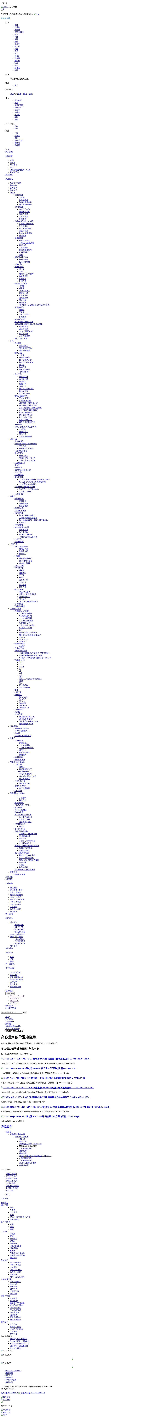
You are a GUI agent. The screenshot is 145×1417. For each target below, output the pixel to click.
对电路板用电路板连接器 (29, 860)
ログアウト (14, 1003)
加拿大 (17, 136)
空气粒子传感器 (25, 774)
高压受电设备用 (25, 817)
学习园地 (9, 914)
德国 (16, 42)
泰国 (16, 117)
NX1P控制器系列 (26, 621)
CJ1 (20, 673)
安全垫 (17, 465)
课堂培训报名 (15, 1308)
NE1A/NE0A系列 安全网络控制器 (32, 482)
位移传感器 (23, 226)
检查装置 (13, 872)
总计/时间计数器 (25, 561)
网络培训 (13, 946)
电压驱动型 (23, 1165)
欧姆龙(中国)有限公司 (18, 1339)
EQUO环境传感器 (21, 772)
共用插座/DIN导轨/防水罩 (24, 870)
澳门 (25, 94)
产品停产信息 (11, 1176)
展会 (12, 959)
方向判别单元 (24, 315)
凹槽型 (21, 286)
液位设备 (18, 343)
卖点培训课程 (19, 943)
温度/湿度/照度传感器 (27, 776)
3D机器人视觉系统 (26, 243)
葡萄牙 (17, 56)
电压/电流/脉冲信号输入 (28, 601)
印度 (16, 103)
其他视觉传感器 (25, 250)
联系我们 (4, 1322)
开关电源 (22, 798)
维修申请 (13, 1298)
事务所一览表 (15, 1327)
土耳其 (17, 68)
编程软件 (22, 750)
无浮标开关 (23, 346)
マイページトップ (17, 996)
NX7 (21, 662)
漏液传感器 (23, 329)
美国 (16, 138)
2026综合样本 (15, 1282)
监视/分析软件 (20, 786)
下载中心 (9, 877)
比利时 (17, 30)
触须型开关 (23, 391)
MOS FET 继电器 (26, 534)
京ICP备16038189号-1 (9, 1393)
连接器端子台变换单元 (28, 834)
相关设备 (22, 587)
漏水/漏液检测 (24, 350)
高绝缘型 (23, 1151)
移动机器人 (19, 757)
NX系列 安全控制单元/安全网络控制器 (34, 479)
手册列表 (13, 1286)
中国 (3, 9)
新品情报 (13, 185)
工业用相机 (23, 248)
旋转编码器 (19, 307)
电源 (16, 795)
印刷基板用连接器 (21, 853)
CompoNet (23, 703)
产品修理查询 (15, 1310)
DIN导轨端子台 (25, 843)
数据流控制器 (19, 643)
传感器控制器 (24, 850)
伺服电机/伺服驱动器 (22, 736)
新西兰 (17, 110)
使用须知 (9, 1373)
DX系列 (22, 646)
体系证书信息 (15, 909)
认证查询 (13, 907)
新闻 (12, 961)
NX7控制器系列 (25, 616)
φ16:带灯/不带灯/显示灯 (28, 405)
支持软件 (22, 582)
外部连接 (22, 862)
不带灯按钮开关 (25, 413)
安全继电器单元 (25, 491)
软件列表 (13, 1289)
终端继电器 (19, 508)
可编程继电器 (19, 606)
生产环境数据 (24, 788)
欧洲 (16, 25)
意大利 (17, 46)
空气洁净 (18, 791)
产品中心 (4, 1231)
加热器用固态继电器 (27, 515)
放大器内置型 (24, 212)
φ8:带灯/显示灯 (25, 401)
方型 (21, 271)
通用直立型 (23, 377)
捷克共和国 (19, 32)
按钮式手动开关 (25, 420)
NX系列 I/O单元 (25, 628)
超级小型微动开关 (26, 362)
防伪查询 (13, 911)
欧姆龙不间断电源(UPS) (19, 1343)
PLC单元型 (23, 580)
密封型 (21, 365)
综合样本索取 (10, 1008)
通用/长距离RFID (26, 719)
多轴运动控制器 (20, 651)
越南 (16, 119)
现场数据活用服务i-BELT (20, 170)
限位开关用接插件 (26, 389)
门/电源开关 (24, 372)
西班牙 (17, 61)
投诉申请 (13, 1315)
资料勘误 (13, 1294)
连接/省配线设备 (21, 831)
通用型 (21, 570)
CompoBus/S (24, 707)
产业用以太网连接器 (27, 841)
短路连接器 (23, 867)
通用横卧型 (23, 379)
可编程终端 (19, 709)
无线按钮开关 (24, 398)
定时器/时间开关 (21, 546)
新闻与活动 (5, 1222)
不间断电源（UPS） (22, 805)
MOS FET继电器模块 (27, 1163)
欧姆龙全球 (5, 18)
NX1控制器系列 (25, 618)
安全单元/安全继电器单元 (24, 487)
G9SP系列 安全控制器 (27, 484)
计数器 (17, 556)
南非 (16, 85)
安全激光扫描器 (20, 451)
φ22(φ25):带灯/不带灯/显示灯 (30, 408)
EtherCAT (22, 641)
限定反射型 (23, 293)
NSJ (20, 683)
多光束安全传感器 (26, 448)
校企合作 (13, 984)
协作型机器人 (19, 760)
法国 (16, 39)
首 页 (7, 149)
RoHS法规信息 (12, 1188)
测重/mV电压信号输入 (28, 594)
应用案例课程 (19, 941)
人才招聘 (13, 982)
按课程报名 (19, 925)
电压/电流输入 (24, 592)
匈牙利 (17, 44)
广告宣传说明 (10, 1380)
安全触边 (18, 468)
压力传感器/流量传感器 (23, 322)
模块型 (21, 578)
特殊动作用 (23, 506)
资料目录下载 (6, 1279)
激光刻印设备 (19, 829)
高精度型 (22, 381)
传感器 (12, 193)
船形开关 (22, 434)
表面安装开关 (24, 370)
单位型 (21, 827)
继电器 (12, 496)
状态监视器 (19, 803)
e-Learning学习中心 (17, 934)
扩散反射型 (23, 295)
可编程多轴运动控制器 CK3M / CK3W (34, 653)
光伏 (12, 167)
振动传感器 (23, 326)
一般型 (21, 355)
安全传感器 (19, 441)
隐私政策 (9, 1375)
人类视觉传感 (24, 336)
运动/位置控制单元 (21, 731)
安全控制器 (19, 477)
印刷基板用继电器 (21, 527)
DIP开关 (22, 429)
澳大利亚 (18, 100)
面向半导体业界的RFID (28, 721)
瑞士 (16, 65)
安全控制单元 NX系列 (28, 633)
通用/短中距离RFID (27, 717)
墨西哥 (17, 143)
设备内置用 (23, 503)
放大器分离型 (24, 209)
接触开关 (22, 384)
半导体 (12, 163)
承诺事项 (9, 1378)
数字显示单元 (19, 824)
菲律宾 (17, 112)
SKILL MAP (19, 939)
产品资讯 (9, 175)
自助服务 (9, 879)
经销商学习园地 (16, 937)
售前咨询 (9, 1006)
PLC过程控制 (24, 688)
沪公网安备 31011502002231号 (33, 1393)
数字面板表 (19, 589)
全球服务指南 (15, 1320)
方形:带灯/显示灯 (26, 415)
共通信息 (13, 190)
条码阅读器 (23, 260)
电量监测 (18, 764)
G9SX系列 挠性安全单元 (29, 489)
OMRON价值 (15, 972)
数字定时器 (23, 551)
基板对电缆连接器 (26, 858)
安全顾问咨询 (15, 1317)
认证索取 (13, 1267)
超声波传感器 (19, 319)
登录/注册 (9, 991)
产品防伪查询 (11, 1174)
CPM (21, 681)
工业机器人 (19, 740)
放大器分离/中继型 (26, 274)
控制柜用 (22, 501)
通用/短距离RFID (26, 724)
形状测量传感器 (25, 228)
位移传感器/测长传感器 (23, 221)
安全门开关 (19, 453)
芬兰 (16, 37)
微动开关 (18, 353)
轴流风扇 (18, 807)
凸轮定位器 (19, 566)
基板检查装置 (19, 874)
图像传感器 (19, 238)
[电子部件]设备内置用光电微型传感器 (34, 305)
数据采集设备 (19, 781)
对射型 (21, 288)
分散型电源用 (24, 819)
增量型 (21, 310)
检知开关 (22, 367)
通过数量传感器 (25, 205)
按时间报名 (19, 927)
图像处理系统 (24, 240)
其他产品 (22, 279)
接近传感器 (19, 267)
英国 (16, 70)
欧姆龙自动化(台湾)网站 (19, 1341)
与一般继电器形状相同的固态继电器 (33, 520)
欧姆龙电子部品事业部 (19, 1346)
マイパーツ (14, 1001)
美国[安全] (18, 140)
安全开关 (18, 472)
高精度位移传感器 (26, 224)
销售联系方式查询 (17, 900)
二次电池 (13, 165)
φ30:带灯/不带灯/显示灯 (28, 410)
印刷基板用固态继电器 (28, 537)
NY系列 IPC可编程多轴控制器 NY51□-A (35, 658)
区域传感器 (23, 216)
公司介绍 (13, 975)
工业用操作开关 (25, 436)
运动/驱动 (14, 726)
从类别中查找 (15, 183)
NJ (20, 669)
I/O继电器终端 (20, 511)
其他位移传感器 (25, 233)
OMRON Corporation (13, 1371)
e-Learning (14, 1301)
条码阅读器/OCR (21, 257)
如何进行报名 (19, 932)
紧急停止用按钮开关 (27, 422)
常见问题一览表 (12, 1186)
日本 (16, 126)
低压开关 (18, 539)
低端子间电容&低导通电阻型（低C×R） (35, 1156)
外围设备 (22, 219)
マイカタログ (15, 998)
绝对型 (21, 312)
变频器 (17, 733)
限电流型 (23, 1153)
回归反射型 (23, 298)
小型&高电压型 (25, 1158)
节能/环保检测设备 (17, 762)
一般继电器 (19, 499)
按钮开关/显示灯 (21, 396)
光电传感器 (19, 207)
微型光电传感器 (20, 283)
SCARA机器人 (25, 745)
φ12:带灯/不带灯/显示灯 (28, 403)
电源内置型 (23, 214)
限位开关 (18, 374)
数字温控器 (19, 568)
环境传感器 (23, 334)
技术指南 (9, 1190)
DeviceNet (23, 705)
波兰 (16, 54)
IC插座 (21, 865)
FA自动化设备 (15, 609)
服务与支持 (5, 1296)
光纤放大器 (23, 200)
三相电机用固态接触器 (28, 518)
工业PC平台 (19, 648)
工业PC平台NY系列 (27, 625)
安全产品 (13, 439)
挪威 (16, 51)
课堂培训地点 (19, 929)
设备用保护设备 (25, 822)
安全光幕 (22, 446)
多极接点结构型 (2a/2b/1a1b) (30, 1144)
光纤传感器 (19, 195)
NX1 (21, 665)
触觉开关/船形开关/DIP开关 (25, 427)
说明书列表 (14, 1291)
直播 (12, 957)
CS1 (20, 677)
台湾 (30, 94)
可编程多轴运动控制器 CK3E (30, 655)
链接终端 (22, 838)
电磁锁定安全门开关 (27, 458)
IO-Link (22, 637)
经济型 (21, 575)
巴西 (16, 133)
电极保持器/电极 (25, 348)
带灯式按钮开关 (25, 417)
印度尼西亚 (19, 105)
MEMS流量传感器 (26, 331)
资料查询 (13, 888)
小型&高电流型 (25, 1160)
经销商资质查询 (16, 895)
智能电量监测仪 (25, 769)
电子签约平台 (15, 987)
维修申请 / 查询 (16, 890)
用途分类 (22, 300)
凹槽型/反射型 (24, 291)
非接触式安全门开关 (27, 460)
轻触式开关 (23, 432)
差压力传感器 (24, 779)
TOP (8, 1195)
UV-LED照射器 (20, 810)
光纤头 (21, 197)
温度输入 (22, 599)
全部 (12, 160)
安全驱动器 (19, 494)
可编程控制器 (19, 660)
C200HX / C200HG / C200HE (30, 679)
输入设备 (22, 585)
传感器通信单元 (25, 202)
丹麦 (16, 34)
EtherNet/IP (23, 639)
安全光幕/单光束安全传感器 (25, 444)
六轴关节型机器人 (26, 748)
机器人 (12, 738)
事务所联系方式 (16, 977)
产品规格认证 (11, 1178)
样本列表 (13, 1284)
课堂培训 (13, 922)
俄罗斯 (17, 58)
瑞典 (16, 63)
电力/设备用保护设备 (22, 815)
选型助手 (13, 188)
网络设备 (18, 695)
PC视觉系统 (24, 252)
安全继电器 (19, 475)
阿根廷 (17, 145)
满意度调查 (14, 1312)
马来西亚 (18, 108)
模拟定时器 (23, 549)
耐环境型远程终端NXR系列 (30, 635)
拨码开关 (18, 424)
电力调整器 (19, 525)
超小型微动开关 (25, 360)
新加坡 (17, 115)
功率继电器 (23, 530)
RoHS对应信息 (16, 904)
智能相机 (22, 245)
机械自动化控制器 (21, 611)
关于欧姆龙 (9, 964)
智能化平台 (14, 172)
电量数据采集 (24, 784)
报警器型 (22, 573)
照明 (21, 255)
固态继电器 (19, 513)
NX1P (21, 667)
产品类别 (9, 1021)
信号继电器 (23, 532)
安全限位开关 (24, 393)
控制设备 (13, 544)
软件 (21, 630)
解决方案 (9, 152)
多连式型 (22, 386)
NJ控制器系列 (24, 623)
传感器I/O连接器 (25, 848)
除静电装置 (19, 812)
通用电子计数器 (25, 558)
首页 (7, 1017)
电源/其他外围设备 (17, 793)
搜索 (24, 1012)
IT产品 (17, 712)
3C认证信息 (11, 1183)
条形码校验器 (24, 262)
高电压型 (23, 1141)
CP (20, 671)
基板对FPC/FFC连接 (27, 855)
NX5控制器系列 (25, 613)
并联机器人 (23, 743)
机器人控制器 (24, 752)
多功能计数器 (24, 563)
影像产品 (18, 264)
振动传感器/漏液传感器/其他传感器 (28, 324)
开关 (12, 341)
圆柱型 (21, 269)
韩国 (16, 128)
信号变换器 (19, 604)
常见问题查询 (15, 892)
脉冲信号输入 (24, 597)
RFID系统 (18, 714)
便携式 (21, 767)
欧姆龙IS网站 (15, 1348)
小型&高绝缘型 (25, 1149)
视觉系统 (22, 755)
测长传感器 (23, 231)
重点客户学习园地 (17, 1303)
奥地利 (17, 27)
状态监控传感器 (20, 338)
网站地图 (9, 1382)
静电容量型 (23, 276)
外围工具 (18, 692)
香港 (19, 94)
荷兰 (16, 49)
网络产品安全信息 (17, 1277)
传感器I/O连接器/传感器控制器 (26, 846)
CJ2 (20, 675)
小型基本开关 (24, 358)
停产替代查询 (15, 902)
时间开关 (22, 554)
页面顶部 (4, 1199)
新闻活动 (9, 948)
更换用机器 (23, 685)
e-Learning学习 (15, 897)
